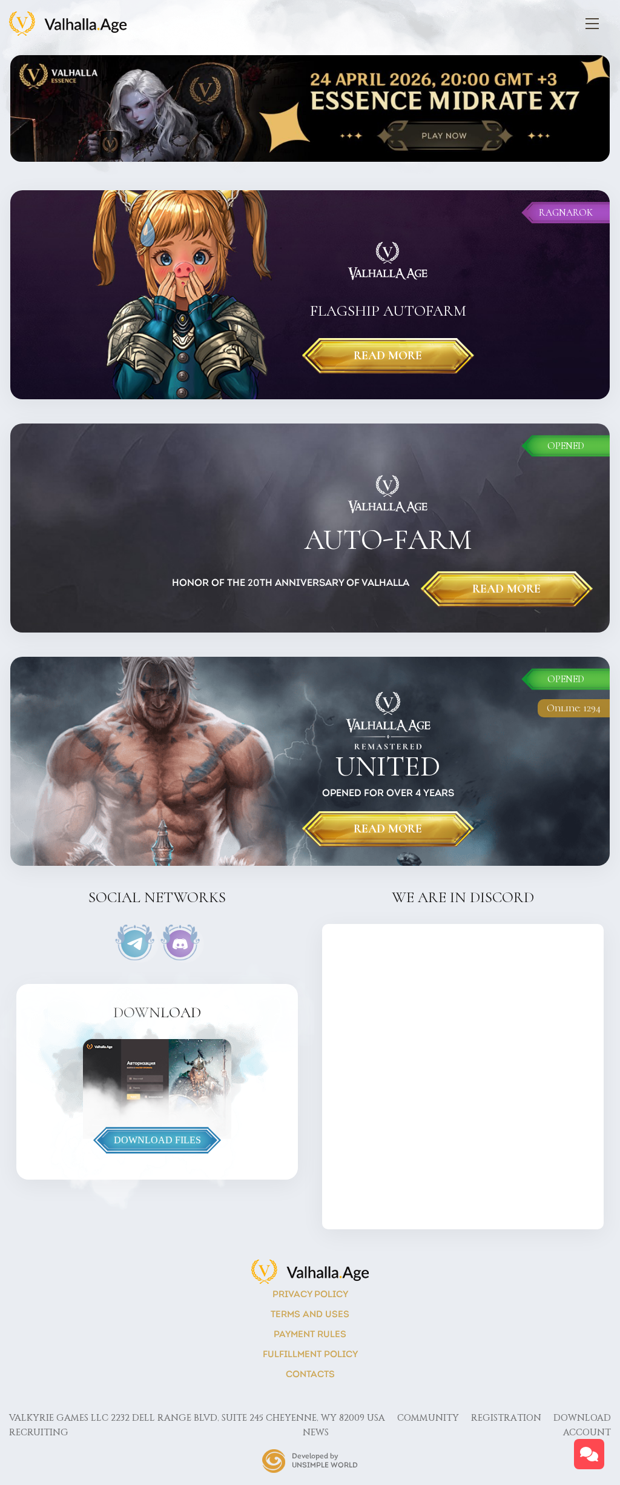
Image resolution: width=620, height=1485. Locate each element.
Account (587, 1432)
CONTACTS (310, 1375)
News (316, 1432)
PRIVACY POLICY (310, 1295)
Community (428, 1418)
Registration (506, 1418)
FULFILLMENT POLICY (310, 1355)
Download (582, 1418)
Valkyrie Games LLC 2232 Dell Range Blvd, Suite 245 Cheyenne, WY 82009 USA (197, 1418)
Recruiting (38, 1432)
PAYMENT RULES (310, 1335)
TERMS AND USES (310, 1315)
